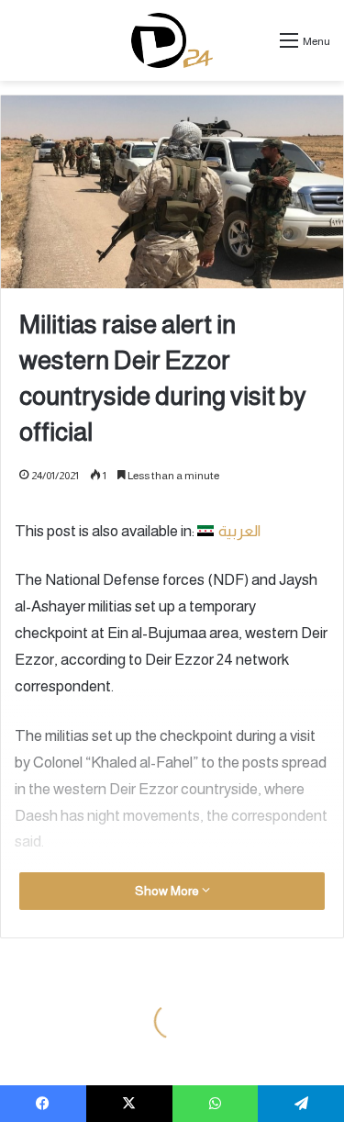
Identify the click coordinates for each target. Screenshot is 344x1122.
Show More (168, 890)
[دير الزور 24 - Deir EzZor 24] (172, 40)
